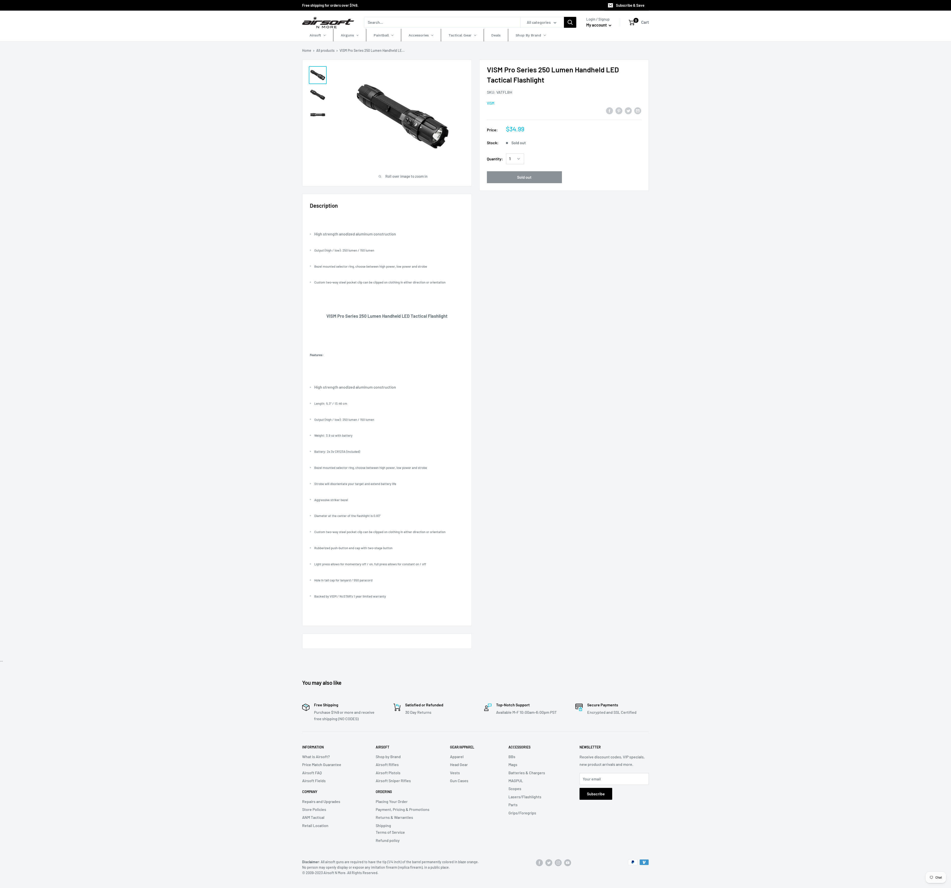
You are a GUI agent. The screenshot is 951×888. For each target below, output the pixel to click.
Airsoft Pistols (388, 772)
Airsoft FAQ (312, 772)
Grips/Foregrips (522, 812)
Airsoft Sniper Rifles (393, 780)
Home (306, 50)
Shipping (383, 825)
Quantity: (495, 158)
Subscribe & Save (630, 5)
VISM (490, 103)
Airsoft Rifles (387, 764)
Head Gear (459, 764)
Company (309, 792)
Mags (512, 764)
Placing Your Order (392, 801)
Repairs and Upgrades (321, 801)
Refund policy (388, 840)
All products (325, 50)
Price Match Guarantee (321, 764)
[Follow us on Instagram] (558, 862)
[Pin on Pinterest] (618, 110)
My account (597, 24)
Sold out (524, 177)
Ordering (384, 792)
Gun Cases (459, 780)
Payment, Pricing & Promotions (402, 809)
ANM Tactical (313, 817)
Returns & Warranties (394, 817)
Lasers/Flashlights (524, 796)
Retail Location (315, 825)
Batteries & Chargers (526, 772)
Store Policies (314, 809)
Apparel (457, 756)
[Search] (570, 22)
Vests (455, 772)
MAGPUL (515, 780)
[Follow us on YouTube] (567, 862)
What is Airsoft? (316, 756)
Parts (513, 804)
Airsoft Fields (314, 780)
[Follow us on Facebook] (539, 862)
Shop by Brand (388, 756)
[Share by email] (637, 110)
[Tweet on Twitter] (628, 110)
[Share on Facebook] (609, 110)
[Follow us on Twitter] (548, 862)
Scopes (514, 788)
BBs (511, 756)
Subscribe (596, 793)
